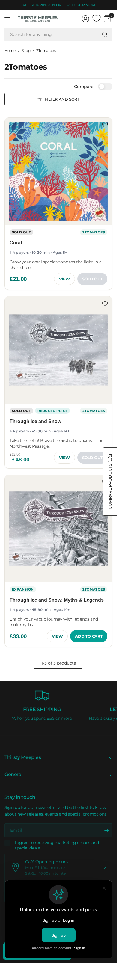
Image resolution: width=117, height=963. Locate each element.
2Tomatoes (46, 50)
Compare (84, 86)
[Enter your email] (106, 830)
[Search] (105, 34)
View (64, 279)
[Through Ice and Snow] (58, 350)
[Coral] (58, 171)
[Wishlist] (96, 18)
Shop (26, 50)
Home (10, 50)
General (13, 774)
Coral (16, 242)
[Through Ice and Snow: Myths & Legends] (58, 528)
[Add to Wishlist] (105, 125)
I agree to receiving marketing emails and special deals (57, 845)
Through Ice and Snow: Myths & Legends (57, 600)
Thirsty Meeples (22, 757)
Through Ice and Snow (35, 421)
